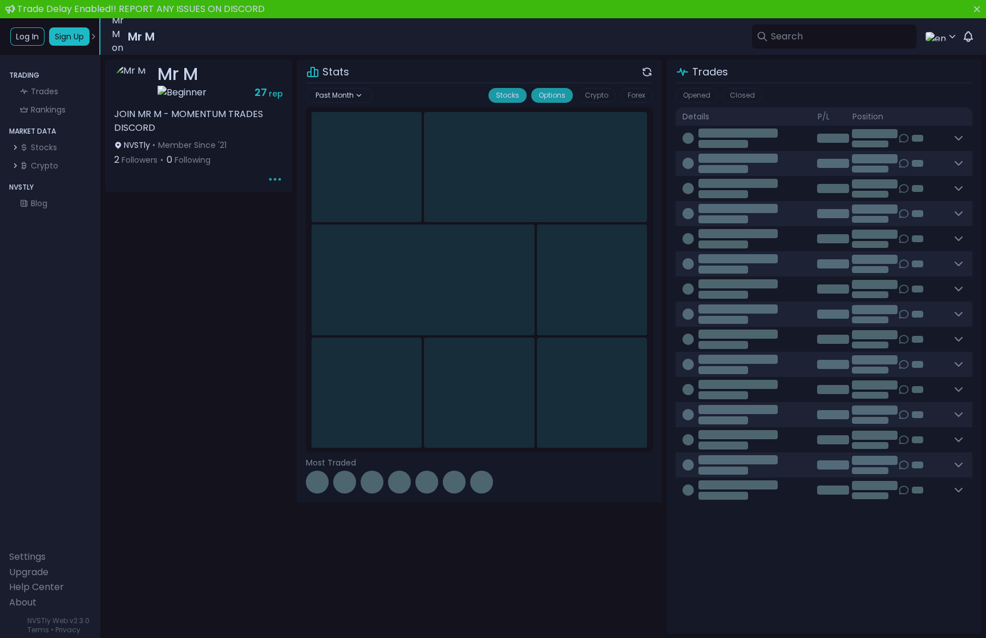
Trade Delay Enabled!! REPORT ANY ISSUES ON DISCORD (141, 8)
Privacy (67, 630)
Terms (38, 630)
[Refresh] (647, 72)
